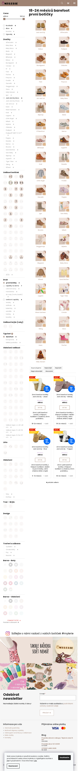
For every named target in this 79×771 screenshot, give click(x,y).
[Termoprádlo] (11, 470)
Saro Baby (11, 153)
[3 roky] (21, 364)
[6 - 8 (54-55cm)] (16, 407)
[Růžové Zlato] (11, 577)
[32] (21, 232)
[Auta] (11, 524)
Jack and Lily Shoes (14, 101)
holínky (10, 314)
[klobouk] (5, 446)
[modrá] (11, 613)
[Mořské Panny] (21, 524)
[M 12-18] (16, 257)
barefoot (11, 337)
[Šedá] (16, 565)
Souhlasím (64, 757)
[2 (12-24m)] (11, 269)
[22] (21, 195)
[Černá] (11, 565)
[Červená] (11, 583)
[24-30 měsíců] (16, 183)
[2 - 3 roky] (16, 269)
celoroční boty (12, 289)
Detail (40, 408)
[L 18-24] (21, 257)
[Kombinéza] (21, 464)
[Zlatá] (5, 571)
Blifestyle (10, 57)
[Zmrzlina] (16, 530)
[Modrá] (16, 583)
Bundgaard (11, 63)
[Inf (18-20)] (16, 245)
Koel (9, 113)
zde (35, 761)
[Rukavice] (11, 464)
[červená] (5, 613)
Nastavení (13, 766)
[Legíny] (16, 470)
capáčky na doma (14, 286)
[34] (11, 238)
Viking (9, 164)
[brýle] (5, 453)
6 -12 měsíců (36, 476)
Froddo (10, 80)
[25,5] (21, 207)
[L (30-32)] (16, 251)
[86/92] (21, 383)
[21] (11, 195)
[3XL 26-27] (16, 263)
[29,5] (16, 226)
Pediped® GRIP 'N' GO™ (14, 134)
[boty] (21, 446)
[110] (5, 395)
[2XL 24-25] (11, 263)
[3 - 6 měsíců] (5, 176)
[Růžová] (16, 577)
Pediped (10, 130)
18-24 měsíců (37, 424)
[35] (16, 238)
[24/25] (11, 207)
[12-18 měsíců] (21, 176)
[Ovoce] (11, 530)
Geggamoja (11, 86)
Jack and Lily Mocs (14, 98)
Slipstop (10, 156)
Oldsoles (10, 127)
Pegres (10, 138)
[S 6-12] (11, 257)
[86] (16, 383)
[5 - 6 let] (21, 414)
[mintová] (21, 613)
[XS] (11, 352)
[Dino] (11, 518)
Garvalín (10, 83)
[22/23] (11, 201)
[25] (16, 207)
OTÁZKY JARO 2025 (49, 748)
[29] (11, 226)
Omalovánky (12, 550)
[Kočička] (16, 536)
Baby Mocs (11, 48)
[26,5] (16, 214)
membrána (11, 292)
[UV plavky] (16, 446)
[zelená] (16, 613)
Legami (10, 116)
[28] (21, 220)
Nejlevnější (48, 368)
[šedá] (16, 601)
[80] (11, 383)
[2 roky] (16, 364)
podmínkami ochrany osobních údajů (56, 705)
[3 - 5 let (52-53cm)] (11, 407)
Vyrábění (10, 547)
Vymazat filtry (13, 620)
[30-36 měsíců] (21, 183)
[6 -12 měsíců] (11, 176)
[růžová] (16, 607)
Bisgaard (10, 54)
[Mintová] (21, 583)
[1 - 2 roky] (21, 407)
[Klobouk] (11, 483)
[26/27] (21, 214)
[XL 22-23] (5, 263)
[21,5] (16, 195)
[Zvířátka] (5, 524)
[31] (11, 232)
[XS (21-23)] (21, 245)
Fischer (10, 75)
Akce (9, 28)
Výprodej (10, 34)
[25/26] (5, 214)
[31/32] (16, 232)
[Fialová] (21, 577)
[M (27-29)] (11, 251)
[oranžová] (5, 607)
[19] (16, 189)
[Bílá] (5, 565)
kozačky (10, 317)
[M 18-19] (5, 245)
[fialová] (21, 607)
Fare (9, 72)
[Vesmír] (5, 518)
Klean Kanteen (12, 110)
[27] (5, 220)
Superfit (10, 159)
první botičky (13, 283)
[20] (21, 189)
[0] (21, 395)
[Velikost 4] (16, 401)
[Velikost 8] (5, 407)
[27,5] (11, 220)
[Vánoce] (5, 536)
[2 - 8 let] (11, 326)
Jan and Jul (11, 104)
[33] (5, 238)
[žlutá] (11, 607)
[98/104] (16, 389)
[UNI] (5, 352)
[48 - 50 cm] (16, 420)
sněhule (10, 305)
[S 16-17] (21, 238)
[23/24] (21, 201)
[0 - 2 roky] (5, 326)
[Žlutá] (5, 577)
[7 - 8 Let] (5, 420)
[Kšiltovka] (16, 483)
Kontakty (8, 738)
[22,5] (5, 201)
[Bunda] (5, 470)
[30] (5, 232)
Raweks (10, 141)
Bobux (9, 60)
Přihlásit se (47, 713)
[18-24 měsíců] (11, 183)
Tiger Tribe (11, 161)
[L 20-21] (11, 245)
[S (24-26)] (5, 251)
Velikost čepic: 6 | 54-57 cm (14, 436)
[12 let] (16, 376)
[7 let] (21, 370)
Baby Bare (11, 45)
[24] (5, 207)
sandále (10, 311)
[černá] (11, 601)
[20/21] (5, 195)
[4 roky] (5, 370)
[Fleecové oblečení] (16, 476)
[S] (16, 352)
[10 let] (11, 376)
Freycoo (10, 78)
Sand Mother (12, 150)
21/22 (9, 275)
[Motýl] (11, 536)
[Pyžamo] (5, 489)
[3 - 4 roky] (21, 269)
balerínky (10, 308)
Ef (8, 69)
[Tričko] (21, 470)
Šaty (9, 494)
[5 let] (11, 370)
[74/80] (5, 383)
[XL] (11, 358)
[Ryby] (5, 530)
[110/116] (11, 395)
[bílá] (5, 601)
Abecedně (49, 371)
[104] (21, 389)
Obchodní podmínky (12, 728)
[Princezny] (21, 518)
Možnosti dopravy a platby (14, 730)
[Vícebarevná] (11, 589)
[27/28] (16, 220)
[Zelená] (5, 589)
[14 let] (21, 376)
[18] (5, 189)
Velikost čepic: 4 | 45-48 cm (14, 426)
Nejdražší (58, 368)
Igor (9, 95)
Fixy (9, 552)
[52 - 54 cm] (21, 420)
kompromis (11, 340)
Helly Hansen (12, 92)
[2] (5, 401)
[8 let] (5, 376)
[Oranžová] (16, 571)
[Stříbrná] (21, 565)
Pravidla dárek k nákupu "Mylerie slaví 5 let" (57, 738)
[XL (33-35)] (21, 251)
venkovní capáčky (14, 300)
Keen (9, 107)
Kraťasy (10, 497)
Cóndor (10, 66)
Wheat (10, 167)
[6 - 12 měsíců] (16, 176)
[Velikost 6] (21, 401)
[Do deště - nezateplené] (21, 476)
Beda (9, 51)
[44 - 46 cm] (11, 420)
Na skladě (11, 25)
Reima (9, 144)
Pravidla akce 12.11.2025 (51, 744)
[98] (11, 389)
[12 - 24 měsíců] (5, 183)
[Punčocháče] (5, 476)
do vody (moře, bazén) (14, 295)
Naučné (10, 555)
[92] (5, 389)
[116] (16, 395)
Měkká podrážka (13, 342)
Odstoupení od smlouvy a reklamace (18, 733)
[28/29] (5, 226)
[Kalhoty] (16, 464)
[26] (11, 214)
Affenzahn (11, 42)
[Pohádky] (21, 530)
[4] (11, 401)
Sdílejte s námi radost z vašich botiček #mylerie (42, 633)
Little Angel (11, 118)
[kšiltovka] (11, 446)
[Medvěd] (5, 506)
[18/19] (11, 189)
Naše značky (9, 735)
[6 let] (16, 370)
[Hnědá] (11, 571)
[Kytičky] (16, 524)
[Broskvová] (21, 571)
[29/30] (21, 226)
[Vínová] (5, 583)
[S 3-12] (5, 257)
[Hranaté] (11, 506)
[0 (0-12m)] (5, 269)
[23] (16, 201)
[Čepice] (5, 464)
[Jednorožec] (16, 518)
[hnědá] (21, 601)
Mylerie (10, 124)
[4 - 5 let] (16, 414)
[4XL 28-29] (21, 263)
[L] (5, 358)
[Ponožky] (11, 476)
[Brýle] (21, 483)
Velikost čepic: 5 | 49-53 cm (14, 431)
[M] (21, 352)
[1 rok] (11, 364)
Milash (9, 121)
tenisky (10, 302)
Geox (9, 89)
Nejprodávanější (36, 371)
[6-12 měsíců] (16, 358)
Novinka (10, 31)
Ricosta (10, 147)
